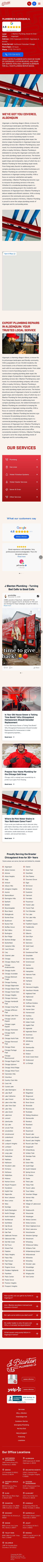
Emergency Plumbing (21, 1425)
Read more (8, 737)
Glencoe (29, 940)
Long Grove (9, 1150)
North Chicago (10, 1213)
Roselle (28, 1128)
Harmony (29, 978)
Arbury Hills (9, 886)
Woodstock (30, 1270)
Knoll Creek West (32, 1057)
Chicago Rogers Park (12, 1061)
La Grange (29, 1063)
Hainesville (30, 968)
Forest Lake (30, 905)
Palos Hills (8, 1258)
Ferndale (29, 898)
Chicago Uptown (10, 1064)
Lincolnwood (9, 1134)
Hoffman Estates (32, 1003)
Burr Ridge (8, 936)
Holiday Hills (30, 1006)
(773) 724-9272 (14, 49)
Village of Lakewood (33, 1204)
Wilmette (29, 1258)
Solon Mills (29, 1163)
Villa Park (29, 1201)
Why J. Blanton (21, 1413)
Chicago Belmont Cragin (11, 978)
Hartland (29, 981)
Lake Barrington (10, 1090)
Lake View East (10, 1106)
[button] (34, 4)
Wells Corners (31, 1223)
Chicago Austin (10, 971)
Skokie (28, 1159)
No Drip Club (21, 1428)
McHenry (8, 1169)
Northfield (8, 1223)
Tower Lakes (30, 1188)
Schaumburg (30, 1150)
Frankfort (29, 921)
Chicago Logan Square (10, 1025)
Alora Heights (10, 876)
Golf (27, 949)
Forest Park (30, 908)
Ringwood (29, 1096)
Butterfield (9, 943)
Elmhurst (29, 889)
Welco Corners (31, 1220)
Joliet (27, 1044)
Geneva (28, 930)
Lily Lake (8, 1125)
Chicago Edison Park (12, 989)
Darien (28, 867)
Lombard (8, 1147)
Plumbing (13, 459)
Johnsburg (29, 1041)
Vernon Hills (30, 1198)
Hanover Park (30, 975)
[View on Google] (21, 562)
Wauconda (29, 1213)
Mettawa (8, 1172)
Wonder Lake (30, 1264)
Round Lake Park (32, 1144)
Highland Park (31, 994)
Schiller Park (30, 1153)
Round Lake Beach (32, 1137)
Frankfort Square (32, 924)
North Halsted (10, 1217)
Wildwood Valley (32, 1245)
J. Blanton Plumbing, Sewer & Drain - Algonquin (24, 35)
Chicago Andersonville (10, 966)
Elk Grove (29, 886)
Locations (21, 1440)
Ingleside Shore (31, 1032)
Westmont (29, 1239)
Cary (6, 952)
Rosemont (29, 1131)
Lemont (7, 1118)
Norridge (8, 1207)
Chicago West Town (12, 1071)
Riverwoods (30, 1109)
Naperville (8, 1194)
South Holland (31, 1169)
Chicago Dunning (11, 982)
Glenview (29, 943)
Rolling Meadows (32, 1115)
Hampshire (29, 971)
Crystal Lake (9, 1087)
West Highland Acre (33, 1226)
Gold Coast (30, 946)
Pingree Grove (10, 1267)
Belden (7, 905)
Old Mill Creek (10, 1242)
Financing (21, 1436)
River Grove (30, 1102)
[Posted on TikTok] (38, 596)
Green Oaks (30, 959)
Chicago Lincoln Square (10, 1020)
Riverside (29, 1106)
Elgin (27, 883)
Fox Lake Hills (31, 917)
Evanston (29, 892)
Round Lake (30, 1134)
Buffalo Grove (10, 927)
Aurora (7, 892)
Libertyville (9, 1121)
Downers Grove (31, 879)
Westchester (30, 1232)
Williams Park (30, 1248)
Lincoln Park (9, 1128)
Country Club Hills (11, 1080)
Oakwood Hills (10, 1239)
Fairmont (29, 895)
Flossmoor (29, 902)
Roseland (29, 1125)
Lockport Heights (11, 1144)
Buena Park (9, 924)
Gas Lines (13, 467)
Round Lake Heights (33, 1140)
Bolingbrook (9, 914)
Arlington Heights (11, 889)
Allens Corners (10, 870)
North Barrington (11, 1210)
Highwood (29, 997)
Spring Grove (30, 1172)
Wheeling (29, 1242)
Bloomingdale (10, 908)
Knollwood (30, 1060)
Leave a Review (28, 1379)
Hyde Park (29, 1019)
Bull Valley (8, 930)
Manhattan (8, 1156)
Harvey (28, 984)
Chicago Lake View (11, 1016)
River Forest (30, 1099)
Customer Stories (21, 1421)
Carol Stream (9, 949)
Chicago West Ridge (12, 1068)
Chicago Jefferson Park (11, 1011)
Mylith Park (9, 1191)
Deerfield (29, 873)
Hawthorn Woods (32, 990)
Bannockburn (9, 895)
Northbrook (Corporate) (10, 1459)
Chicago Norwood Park (11, 1043)
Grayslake (29, 956)
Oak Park (8, 1232)
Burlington (8, 933)
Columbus (8, 1077)
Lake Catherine (10, 1096)
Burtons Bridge (10, 940)
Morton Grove (10, 1182)
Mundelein (8, 1188)
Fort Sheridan (30, 911)
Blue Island (9, 911)
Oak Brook (8, 1226)
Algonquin (8, 867)
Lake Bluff (8, 1093)
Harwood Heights (32, 987)
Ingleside (29, 1028)
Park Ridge (8, 1264)
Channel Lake (9, 956)
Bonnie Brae (9, 917)
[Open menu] (39, 4)
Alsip (6, 879)
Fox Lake (29, 914)
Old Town (8, 1245)
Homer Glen (30, 1009)
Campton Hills (10, 946)
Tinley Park (30, 1185)
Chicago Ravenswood (9, 1057)
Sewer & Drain (15, 489)
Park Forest (9, 1261)
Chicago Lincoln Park (11, 1482)
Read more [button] (22, 556)
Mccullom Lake (10, 1166)
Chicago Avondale (11, 974)
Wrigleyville (30, 1274)
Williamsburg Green (33, 1251)
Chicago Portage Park (11, 1051)
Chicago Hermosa (11, 998)
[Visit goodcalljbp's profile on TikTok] (5, 596)
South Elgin (30, 1166)
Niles (6, 1204)
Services (21, 1409)
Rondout (29, 1121)
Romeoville (30, 1118)
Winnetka (29, 1261)
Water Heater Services (18, 482)
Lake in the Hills (10, 1102)
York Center (30, 1277)
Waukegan (29, 1217)
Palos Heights (10, 1255)
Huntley (28, 1016)
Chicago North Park (11, 1038)
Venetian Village (31, 1194)
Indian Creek (30, 1022)
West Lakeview (31, 1229)
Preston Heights (10, 1283)
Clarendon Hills (10, 1074)
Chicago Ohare (10, 1047)
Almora (7, 873)
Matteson (8, 1163)
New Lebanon (10, 1198)
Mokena (7, 1178)
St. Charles (29, 1175)
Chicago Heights (10, 995)
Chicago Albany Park (12, 962)
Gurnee (28, 965)
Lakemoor (8, 1115)
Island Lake (30, 1038)
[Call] (29, 4)
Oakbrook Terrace (11, 1236)
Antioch (7, 883)
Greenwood (30, 962)
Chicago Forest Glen (12, 992)
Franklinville (30, 927)
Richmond (29, 1090)
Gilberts (28, 933)
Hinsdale (29, 1000)
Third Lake (29, 1182)
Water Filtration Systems (19, 474)
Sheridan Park (30, 1156)
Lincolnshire (9, 1131)
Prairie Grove (9, 1280)
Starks (28, 1178)
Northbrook (9, 1220)
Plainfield (8, 1274)
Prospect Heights (11, 1286)
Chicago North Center (10, 1034)
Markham (8, 1159)
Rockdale (29, 1112)
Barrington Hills (10, 898)
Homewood (30, 1013)
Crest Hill (8, 1083)
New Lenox (9, 1201)
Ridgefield (29, 1093)
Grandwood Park (32, 952)
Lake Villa (8, 1109)
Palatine (8, 1251)
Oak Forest (9, 1229)
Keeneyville (30, 1047)
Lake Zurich (9, 1112)
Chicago (7, 959)
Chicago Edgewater (12, 986)
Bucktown (8, 921)
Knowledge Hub (21, 1416)
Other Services (15, 497)
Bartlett (7, 902)
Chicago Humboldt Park (11, 1002)
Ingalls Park (30, 1025)
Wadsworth (30, 1210)
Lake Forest (9, 1099)
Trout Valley (30, 1191)
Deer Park (29, 870)
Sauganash (29, 1147)
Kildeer (28, 1054)
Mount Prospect (10, 1185)
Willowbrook (30, 1255)
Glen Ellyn (29, 936)
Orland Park (9, 1248)
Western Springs (32, 1236)
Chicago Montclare (11, 1030)
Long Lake (8, 1153)
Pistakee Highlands (11, 1270)
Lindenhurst (9, 1137)
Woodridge (30, 1267)
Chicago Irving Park (11, 1007)
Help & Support (21, 1433)
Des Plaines (30, 876)
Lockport (8, 1140)
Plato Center (9, 1277)
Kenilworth (30, 1051)
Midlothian (8, 1175)
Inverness (29, 1035)
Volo (27, 1207)
